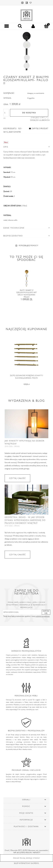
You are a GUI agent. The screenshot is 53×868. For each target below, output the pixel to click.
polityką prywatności (43, 616)
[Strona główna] (26, 15)
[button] (6, 26)
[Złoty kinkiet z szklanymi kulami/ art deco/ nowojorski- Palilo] (26, 279)
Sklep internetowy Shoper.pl (26, 863)
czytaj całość (17, 478)
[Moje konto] (33, 26)
